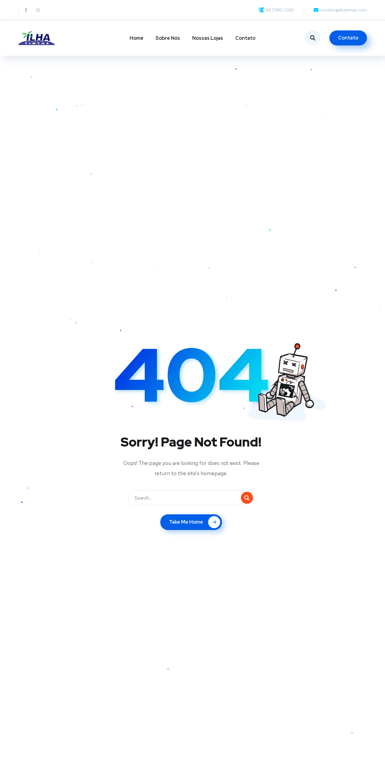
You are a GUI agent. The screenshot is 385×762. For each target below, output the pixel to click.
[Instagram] (38, 10)
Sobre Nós (168, 38)
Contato (245, 38)
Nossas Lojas (207, 38)
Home (136, 38)
